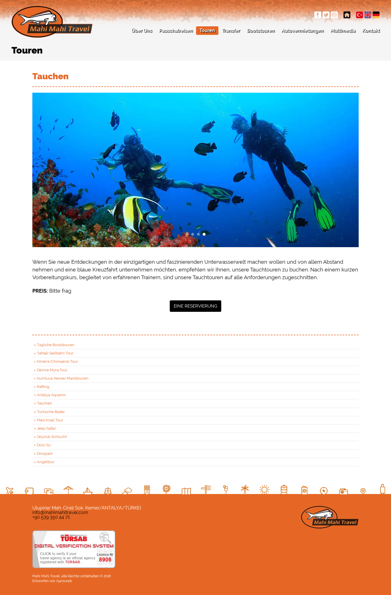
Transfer (231, 30)
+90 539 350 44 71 (51, 517)
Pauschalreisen (176, 30)
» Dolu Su (42, 445)
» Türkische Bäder (49, 412)
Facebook (317, 14)
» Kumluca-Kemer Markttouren (61, 378)
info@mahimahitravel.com (60, 512)
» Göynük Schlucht (50, 437)
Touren (207, 30)
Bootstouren (261, 30)
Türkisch (359, 14)
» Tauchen (43, 403)
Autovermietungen (302, 30)
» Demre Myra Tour (51, 370)
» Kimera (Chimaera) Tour (56, 361)
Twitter (326, 14)
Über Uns (141, 30)
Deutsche (376, 14)
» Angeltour (44, 462)
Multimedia (342, 30)
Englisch (367, 14)
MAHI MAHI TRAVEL (51, 22)
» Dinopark (43, 453)
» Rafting (41, 386)
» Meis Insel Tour (48, 420)
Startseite (346, 14)
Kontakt (371, 30)
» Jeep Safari (45, 428)
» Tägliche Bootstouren (54, 345)
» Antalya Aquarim (50, 395)
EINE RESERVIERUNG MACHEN (195, 308)
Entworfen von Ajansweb (52, 581)
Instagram (334, 14)
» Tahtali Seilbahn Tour (54, 353)
